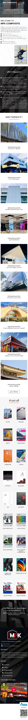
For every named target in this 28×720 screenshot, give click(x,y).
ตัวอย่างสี (14, 400)
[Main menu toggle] (23, 2)
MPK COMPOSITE (10, 3)
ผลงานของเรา (14, 116)
